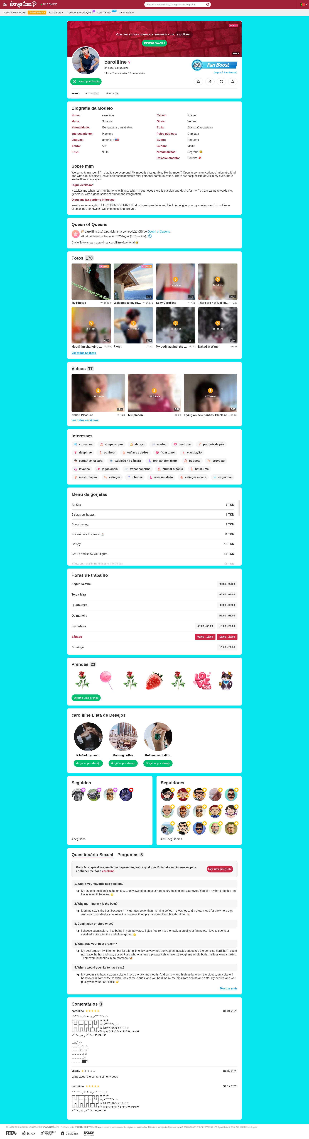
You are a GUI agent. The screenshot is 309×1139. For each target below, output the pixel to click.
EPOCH (78, 1127)
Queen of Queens (159, 231)
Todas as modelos (14, 12)
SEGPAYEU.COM (91, 1127)
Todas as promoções (80, 12)
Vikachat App (126, 12)
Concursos (104, 12)
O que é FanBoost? (225, 72)
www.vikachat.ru (51, 1127)
